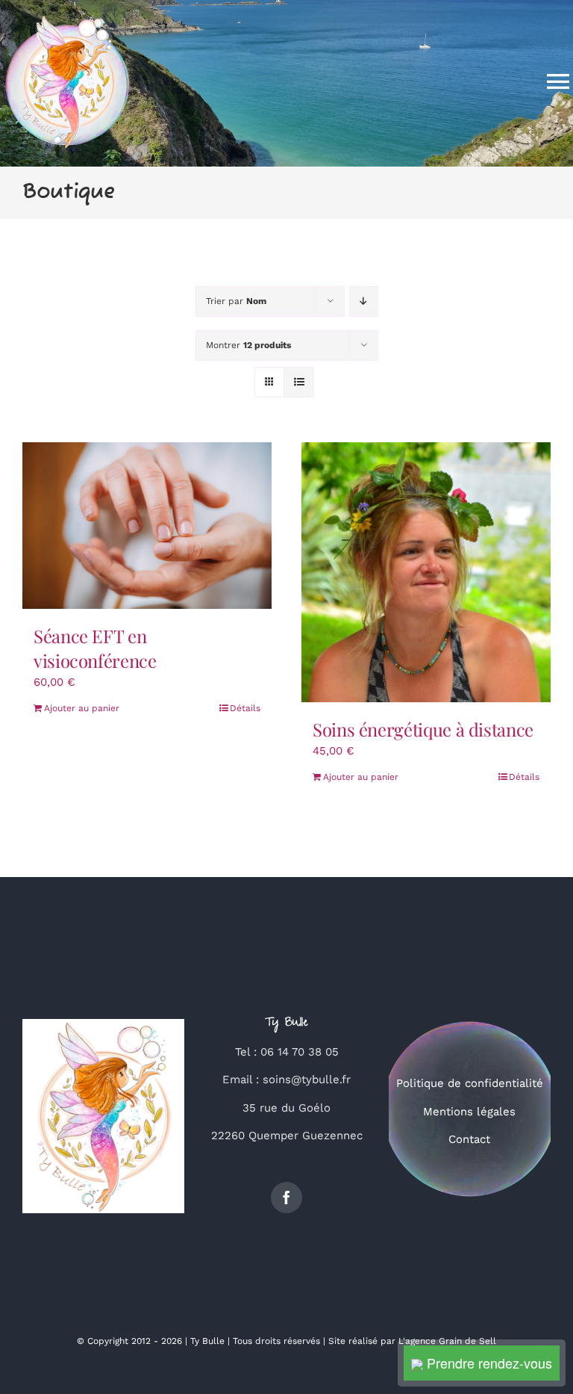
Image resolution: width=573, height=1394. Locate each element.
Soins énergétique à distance (423, 729)
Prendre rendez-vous (487, 1362)
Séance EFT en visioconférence (95, 648)
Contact (469, 1139)
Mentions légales (469, 1111)
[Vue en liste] (298, 382)
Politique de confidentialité (469, 1083)
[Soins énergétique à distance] (426, 572)
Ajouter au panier (81, 708)
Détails (245, 708)
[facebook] (286, 1197)
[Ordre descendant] (363, 301)
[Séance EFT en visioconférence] (147, 525)
